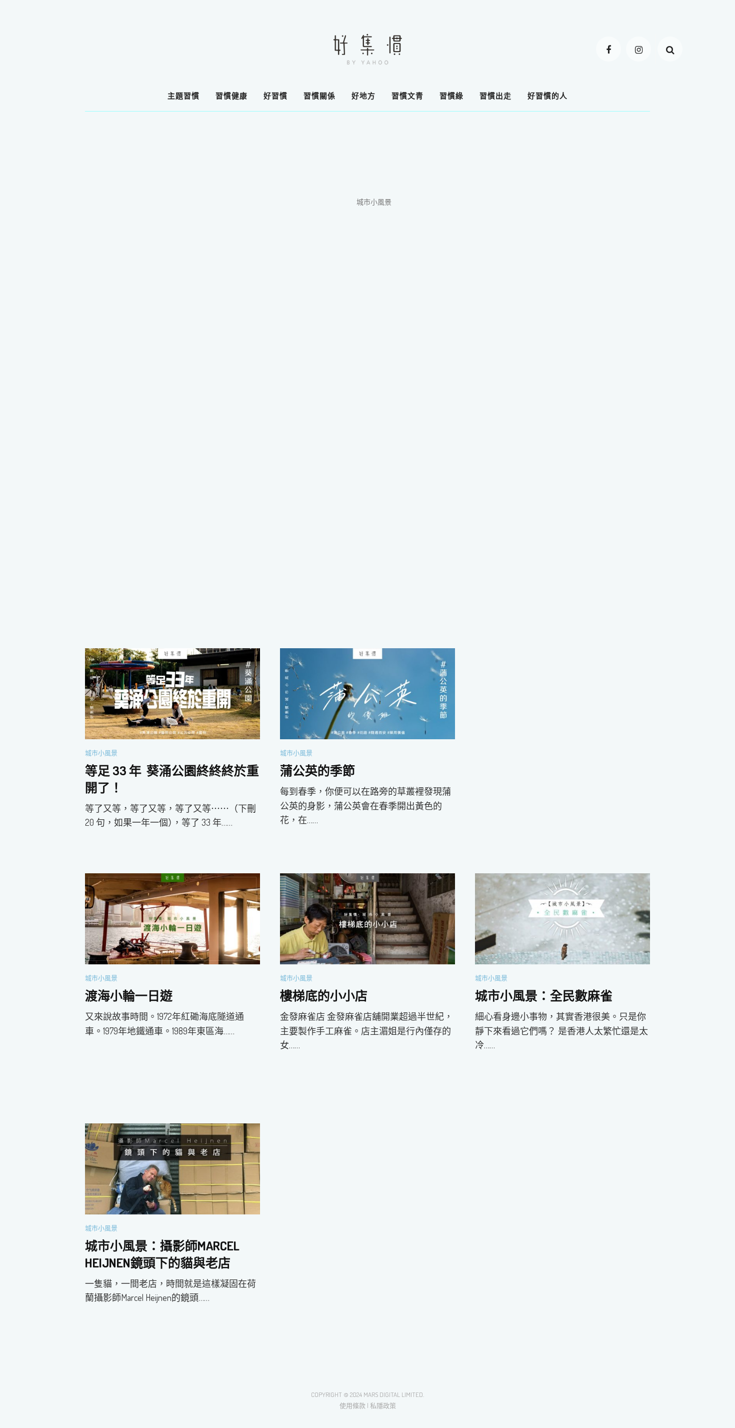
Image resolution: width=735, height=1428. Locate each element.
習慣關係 (320, 96)
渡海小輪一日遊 (128, 995)
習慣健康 (232, 96)
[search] (670, 49)
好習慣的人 (548, 96)
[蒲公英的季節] (367, 693)
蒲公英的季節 (317, 770)
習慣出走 (496, 96)
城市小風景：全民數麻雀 (543, 995)
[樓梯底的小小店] (367, 918)
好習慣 (276, 96)
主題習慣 (184, 96)
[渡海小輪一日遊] (172, 918)
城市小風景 (101, 753)
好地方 (364, 96)
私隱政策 (383, 1405)
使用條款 (353, 1405)
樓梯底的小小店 (324, 995)
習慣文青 (408, 96)
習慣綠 (452, 96)
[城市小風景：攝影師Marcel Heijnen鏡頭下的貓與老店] (172, 1168)
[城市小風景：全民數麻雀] (562, 918)
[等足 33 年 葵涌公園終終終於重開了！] (172, 693)
